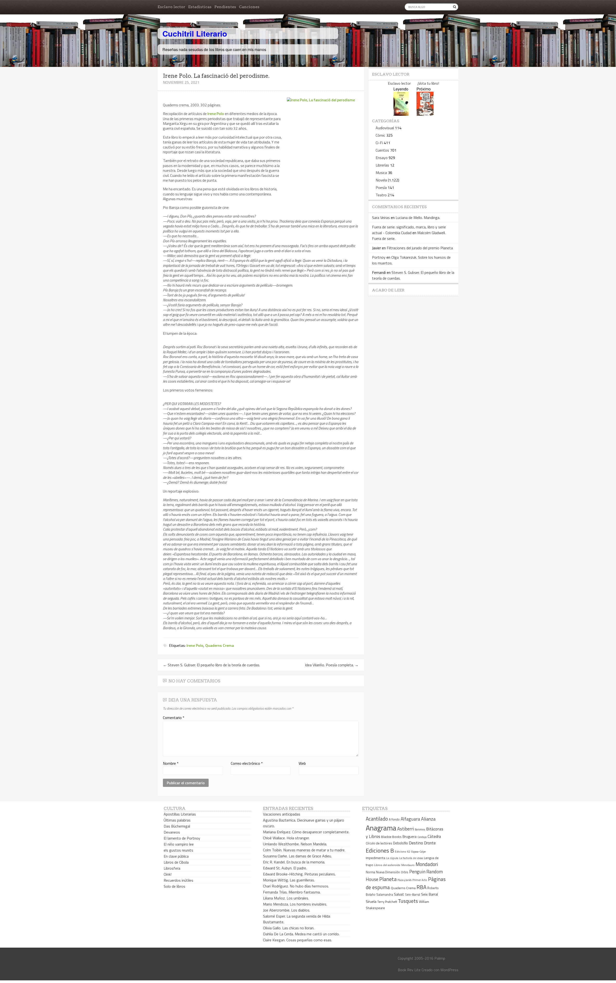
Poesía (381, 187)
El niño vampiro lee (179, 844)
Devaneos (172, 832)
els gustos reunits (178, 850)
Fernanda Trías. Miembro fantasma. (292, 892)
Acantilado (377, 818)
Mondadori (427, 864)
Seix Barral (429, 894)
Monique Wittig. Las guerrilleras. (289, 880)
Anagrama (381, 827)
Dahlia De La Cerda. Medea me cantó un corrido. (301, 934)
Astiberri (405, 828)
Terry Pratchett (387, 901)
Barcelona (420, 829)
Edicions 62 (402, 851)
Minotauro (408, 865)
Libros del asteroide (387, 865)
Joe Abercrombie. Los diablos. (286, 910)
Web (302, 763)
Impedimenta (375, 858)
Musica (381, 172)
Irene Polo (215, 113)
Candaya (422, 837)
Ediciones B (380, 850)
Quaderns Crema (219, 645)
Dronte (430, 843)
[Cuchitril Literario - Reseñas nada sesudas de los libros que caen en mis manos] (437, 29)
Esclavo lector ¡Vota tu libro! (413, 83)
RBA (421, 887)
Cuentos (382, 150)
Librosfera (172, 868)
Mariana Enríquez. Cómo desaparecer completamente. (306, 832)
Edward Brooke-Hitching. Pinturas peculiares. (299, 874)
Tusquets (408, 901)
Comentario (173, 717)
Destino (416, 843)
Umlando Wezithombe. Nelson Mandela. (295, 844)
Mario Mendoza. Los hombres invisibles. (295, 904)
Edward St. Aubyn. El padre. (285, 868)
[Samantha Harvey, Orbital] (401, 114)
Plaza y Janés (404, 880)
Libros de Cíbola (176, 862)
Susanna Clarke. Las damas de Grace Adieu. (297, 856)
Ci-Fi (379, 143)
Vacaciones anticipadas (281, 814)
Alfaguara (410, 818)
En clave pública (176, 856)
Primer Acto (419, 880)
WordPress (449, 970)
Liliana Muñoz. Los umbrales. (286, 898)
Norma (370, 872)
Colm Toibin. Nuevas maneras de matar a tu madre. (304, 850)
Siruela (371, 901)
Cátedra (434, 836)
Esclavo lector (171, 7)
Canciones (249, 7)
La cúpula (392, 858)
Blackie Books (391, 836)
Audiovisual (385, 128)
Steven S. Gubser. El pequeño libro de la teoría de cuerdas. (211, 665)
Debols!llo (400, 843)
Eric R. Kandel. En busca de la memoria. (294, 862)
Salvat (399, 894)
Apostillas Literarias (180, 814)
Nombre (171, 763)
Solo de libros (174, 886)
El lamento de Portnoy (182, 838)
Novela (381, 180)
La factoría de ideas (411, 858)
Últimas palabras (177, 820)
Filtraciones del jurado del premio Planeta (420, 248)
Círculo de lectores (379, 843)
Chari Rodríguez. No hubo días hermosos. (296, 886)
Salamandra (384, 894)
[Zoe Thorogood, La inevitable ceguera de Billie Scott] (425, 114)
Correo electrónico (247, 763)
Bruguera (410, 836)
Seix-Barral (412, 894)
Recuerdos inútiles (178, 880)
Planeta (388, 879)
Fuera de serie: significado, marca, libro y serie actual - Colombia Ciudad (409, 230)
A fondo (394, 819)
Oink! (168, 874)
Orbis (404, 872)
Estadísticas (200, 7)
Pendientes (225, 7)
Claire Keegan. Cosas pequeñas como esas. (297, 940)
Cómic (380, 135)
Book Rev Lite (409, 970)
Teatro (381, 195)
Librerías (382, 165)
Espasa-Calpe (418, 851)
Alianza (428, 818)
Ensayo (382, 158)
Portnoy (378, 257)
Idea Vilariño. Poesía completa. (332, 665)
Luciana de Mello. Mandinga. (418, 217)
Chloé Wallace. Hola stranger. (286, 838)
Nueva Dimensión (388, 872)
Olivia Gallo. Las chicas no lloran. (288, 928)
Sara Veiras (381, 217)
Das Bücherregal (177, 826)
